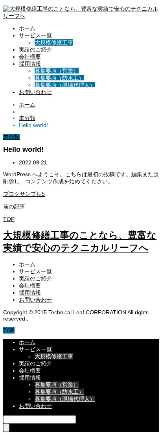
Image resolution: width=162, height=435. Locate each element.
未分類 (11, 137)
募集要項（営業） (57, 71)
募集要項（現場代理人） (65, 85)
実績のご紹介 (35, 49)
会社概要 (30, 56)
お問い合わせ (35, 92)
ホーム (27, 28)
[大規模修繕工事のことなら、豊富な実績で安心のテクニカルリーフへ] (81, 16)
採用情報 (30, 64)
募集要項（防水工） (59, 78)
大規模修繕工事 (54, 42)
